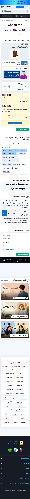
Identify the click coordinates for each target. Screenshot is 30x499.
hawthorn (9, 378)
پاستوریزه (19, 402)
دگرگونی (10, 402)
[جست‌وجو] (2, 11)
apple (24, 398)
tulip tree (9, 394)
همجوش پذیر (9, 406)
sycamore (20, 390)
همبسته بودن (21, 406)
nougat (5, 157)
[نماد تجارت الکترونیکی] (16, 443)
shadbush (10, 390)
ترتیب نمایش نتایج (6, 15)
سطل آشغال (19, 410)
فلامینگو (23, 422)
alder (6, 398)
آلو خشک (6, 422)
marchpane (6, 168)
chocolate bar (7, 246)
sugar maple (19, 378)
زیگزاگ (6, 414)
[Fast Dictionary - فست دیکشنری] (6, 6)
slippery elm (10, 374)
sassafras (19, 386)
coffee (11, 150)
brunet (16, 161)
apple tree (15, 398)
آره (14, 418)
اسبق (7, 418)
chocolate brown (8, 249)
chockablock (7, 235)
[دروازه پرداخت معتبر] (21, 443)
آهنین (15, 422)
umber (5, 154)
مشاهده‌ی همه (4, 280)
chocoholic (6, 239)
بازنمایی (14, 414)
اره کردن (22, 418)
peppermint (6, 171)
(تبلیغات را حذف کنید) (19, 68)
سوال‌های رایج (24, 16)
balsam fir (21, 374)
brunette (23, 150)
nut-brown (12, 154)
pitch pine (20, 382)
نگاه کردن (9, 410)
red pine (10, 386)
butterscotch (13, 157)
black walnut (20, 394)
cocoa (17, 150)
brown (5, 150)
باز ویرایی (23, 414)
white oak (10, 382)
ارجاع (17, 16)
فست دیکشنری (10, 489)
